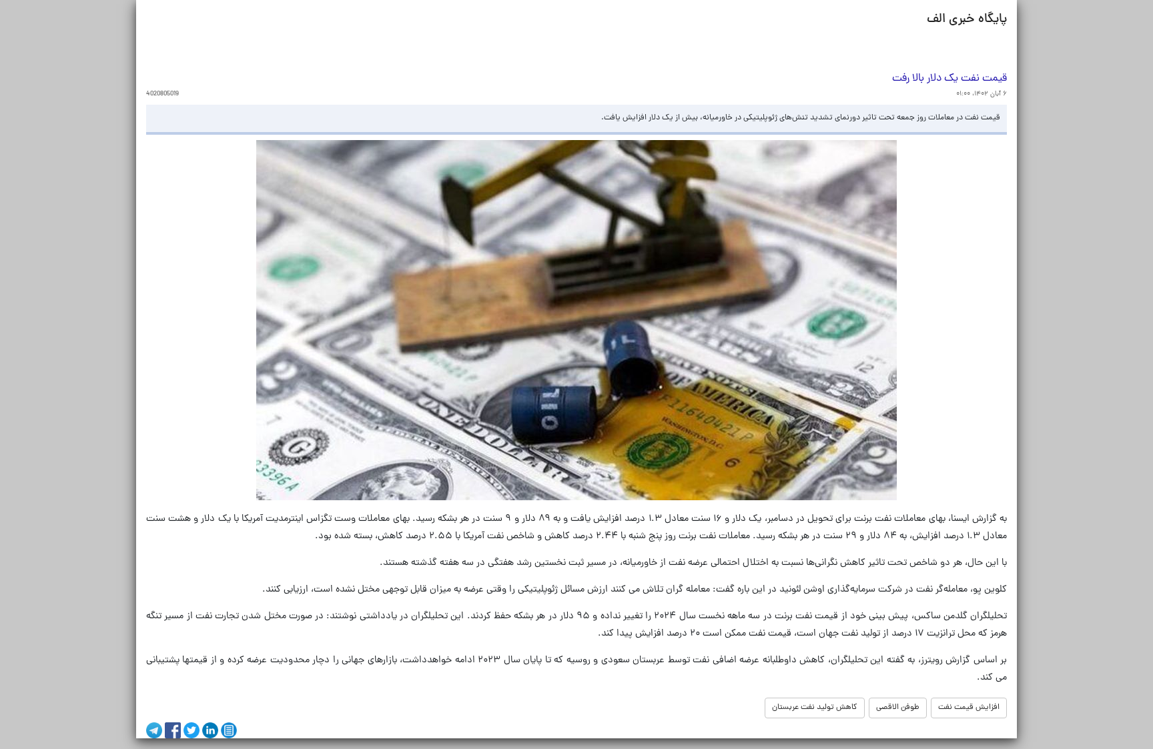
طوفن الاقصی (897, 708)
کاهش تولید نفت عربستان (814, 708)
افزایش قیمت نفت (969, 708)
